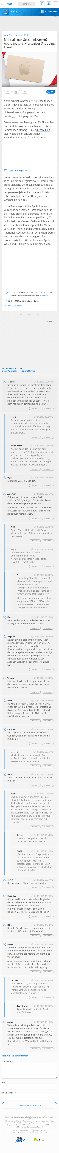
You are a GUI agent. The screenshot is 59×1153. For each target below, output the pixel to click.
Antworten (48, 408)
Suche (42, 4)
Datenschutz (34, 1133)
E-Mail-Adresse (9, 1092)
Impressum (21, 1133)
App (49, 4)
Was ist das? (44, 295)
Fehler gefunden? (15, 306)
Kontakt (55, 4)
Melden (34, 408)
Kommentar (7, 1061)
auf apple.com (28, 112)
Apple (23, 315)
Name (5, 1082)
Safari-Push (43, 1133)
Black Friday (34, 315)
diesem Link (43, 129)
